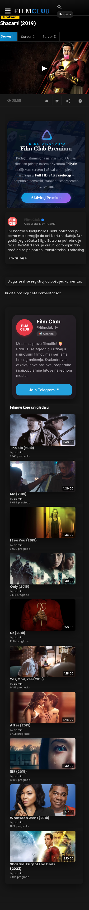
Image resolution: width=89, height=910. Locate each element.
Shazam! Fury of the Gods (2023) (32, 866)
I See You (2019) (23, 540)
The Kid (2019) (22, 448)
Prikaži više (18, 258)
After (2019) (20, 725)
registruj (37, 281)
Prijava (65, 14)
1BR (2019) (18, 771)
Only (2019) (19, 586)
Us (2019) (17, 633)
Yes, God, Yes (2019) (27, 679)
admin (18, 452)
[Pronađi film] (59, 7)
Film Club (32, 219)
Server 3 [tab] (49, 36)
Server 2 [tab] (27, 36)
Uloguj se (15, 281)
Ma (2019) (18, 494)
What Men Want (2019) (29, 818)
